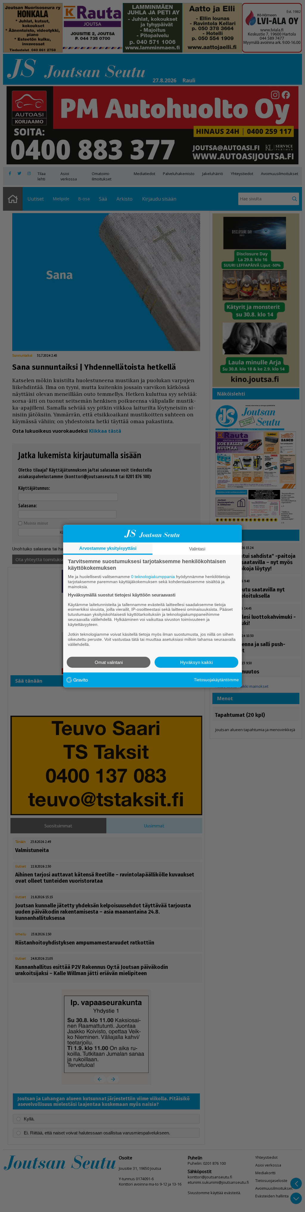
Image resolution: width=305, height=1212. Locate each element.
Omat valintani (109, 662)
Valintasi (197, 548)
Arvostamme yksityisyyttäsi (107, 548)
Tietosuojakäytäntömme (216, 679)
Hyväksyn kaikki (196, 662)
